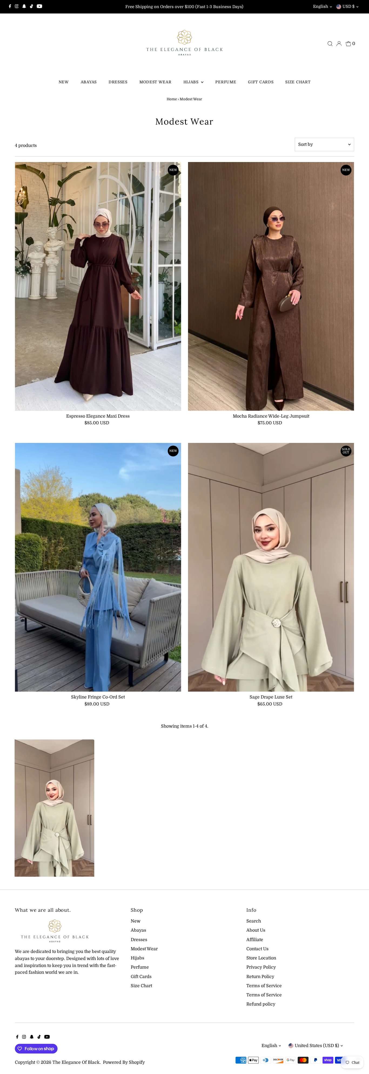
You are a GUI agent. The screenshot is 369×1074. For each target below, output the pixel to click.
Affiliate (254, 939)
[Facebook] (10, 6)
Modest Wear (155, 82)
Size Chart (297, 82)
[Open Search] (330, 43)
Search (253, 921)
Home (172, 99)
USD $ (349, 6)
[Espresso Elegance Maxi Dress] (98, 286)
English (320, 6)
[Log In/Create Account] (339, 43)
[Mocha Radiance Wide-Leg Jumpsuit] (271, 286)
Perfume (225, 82)
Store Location (261, 958)
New (64, 82)
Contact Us (257, 948)
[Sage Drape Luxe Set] (271, 567)
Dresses (118, 82)
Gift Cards (260, 82)
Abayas (89, 82)
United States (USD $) (317, 1045)
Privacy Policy (261, 967)
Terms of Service (264, 985)
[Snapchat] (24, 6)
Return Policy (260, 976)
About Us (255, 930)
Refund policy (260, 1004)
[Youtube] (39, 6)
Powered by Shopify (124, 1062)
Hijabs (191, 82)
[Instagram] (17, 6)
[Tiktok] (31, 6)
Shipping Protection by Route (59, 1051)
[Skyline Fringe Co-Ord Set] (98, 567)
